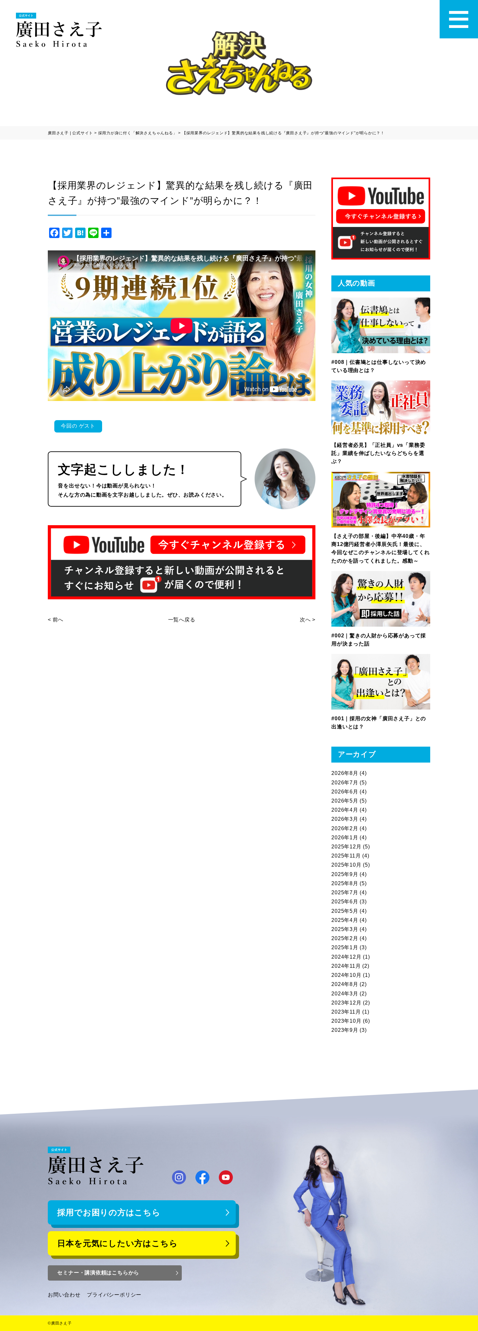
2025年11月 (346, 855)
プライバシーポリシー (114, 1295)
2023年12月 (346, 1002)
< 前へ (55, 619)
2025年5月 (344, 911)
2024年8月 (344, 984)
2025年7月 (344, 892)
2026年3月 (344, 819)
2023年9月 (344, 1030)
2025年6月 (344, 901)
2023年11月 (346, 1012)
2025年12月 (346, 846)
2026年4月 (344, 810)
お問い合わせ (64, 1295)
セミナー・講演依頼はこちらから (98, 1272)
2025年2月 (344, 938)
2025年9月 (344, 874)
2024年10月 (346, 975)
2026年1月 (344, 837)
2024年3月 (344, 993)
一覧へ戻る (181, 619)
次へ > (307, 619)
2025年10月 (346, 865)
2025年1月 (344, 947)
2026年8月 (344, 773)
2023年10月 (346, 1021)
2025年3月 (344, 929)
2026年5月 (344, 801)
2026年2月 (344, 828)
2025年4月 (344, 920)
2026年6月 (344, 791)
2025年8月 (344, 883)
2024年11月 (346, 966)
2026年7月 (344, 782)
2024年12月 (346, 957)
